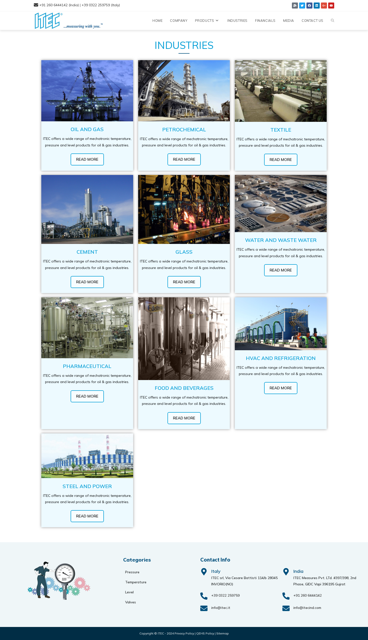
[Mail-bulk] (295, 6)
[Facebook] (309, 6)
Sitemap (222, 633)
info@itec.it (220, 607)
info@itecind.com (307, 607)
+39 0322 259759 (225, 595)
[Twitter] (302, 6)
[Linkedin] (317, 6)
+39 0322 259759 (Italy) (101, 5)
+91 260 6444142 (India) (59, 5)
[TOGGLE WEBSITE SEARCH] (332, 20)
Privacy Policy (184, 633)
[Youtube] (331, 6)
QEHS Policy (205, 633)
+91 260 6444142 (307, 595)
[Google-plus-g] (324, 6)
